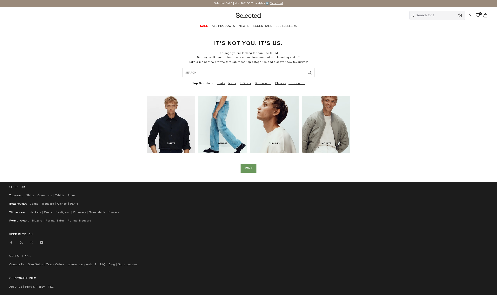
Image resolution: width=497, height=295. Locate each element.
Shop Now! (276, 3)
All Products (223, 25)
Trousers (48, 203)
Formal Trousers (79, 220)
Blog (112, 264)
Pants (74, 203)
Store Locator (127, 264)
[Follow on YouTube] (41, 242)
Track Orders (55, 264)
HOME (248, 168)
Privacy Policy (35, 286)
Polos (72, 195)
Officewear (296, 83)
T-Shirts (245, 83)
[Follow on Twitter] (21, 242)
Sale (204, 25)
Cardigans (63, 212)
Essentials (262, 25)
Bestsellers (286, 25)
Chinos (62, 203)
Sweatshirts (97, 212)
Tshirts (60, 195)
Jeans (232, 83)
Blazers (280, 83)
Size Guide (35, 264)
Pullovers (79, 212)
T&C (51, 286)
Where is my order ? (82, 264)
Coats (48, 212)
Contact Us (17, 264)
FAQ (103, 264)
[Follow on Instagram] (31, 242)
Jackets (35, 212)
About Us (15, 286)
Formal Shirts (55, 220)
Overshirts (44, 195)
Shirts (221, 83)
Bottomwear (263, 83)
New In (244, 25)
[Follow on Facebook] (11, 242)
